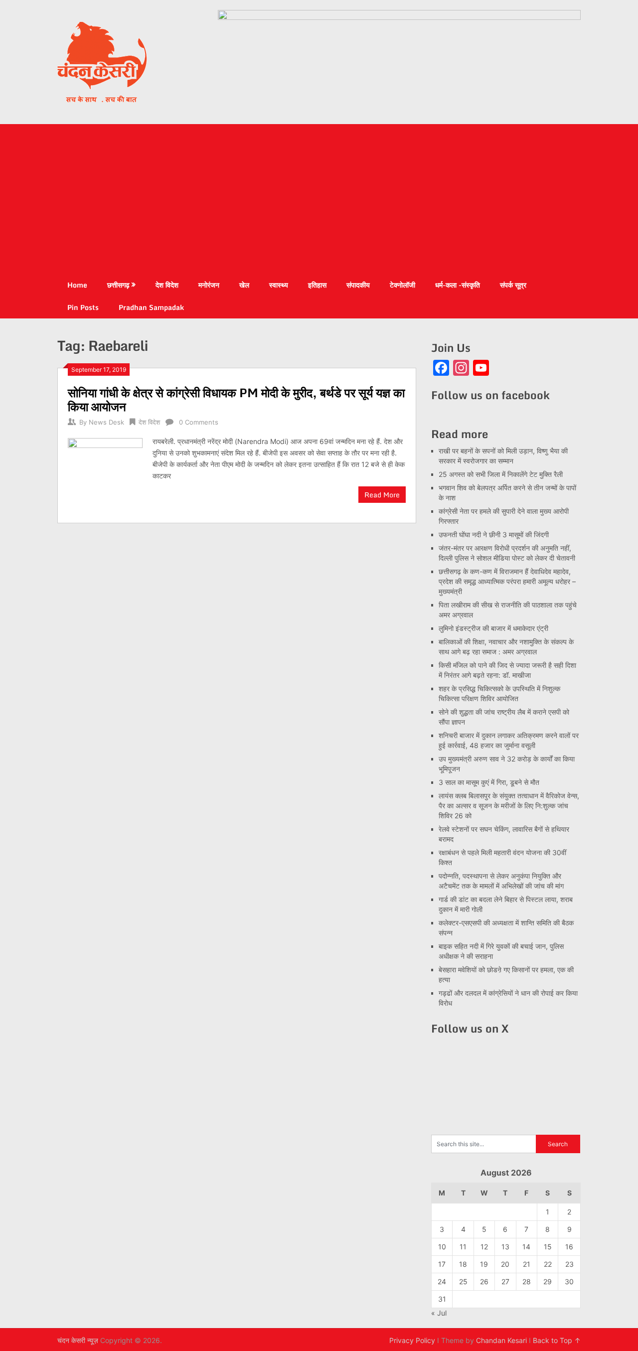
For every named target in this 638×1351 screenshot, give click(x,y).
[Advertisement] (319, 199)
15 (548, 1246)
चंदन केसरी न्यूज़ (77, 1340)
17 (442, 1264)
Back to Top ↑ (557, 1340)
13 (505, 1246)
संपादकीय (358, 285)
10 (442, 1246)
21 (526, 1264)
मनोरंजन (208, 285)
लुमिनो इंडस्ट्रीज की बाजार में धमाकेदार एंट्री (493, 628)
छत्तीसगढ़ (118, 285)
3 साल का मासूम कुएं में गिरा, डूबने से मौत (489, 782)
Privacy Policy (412, 1340)
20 (505, 1264)
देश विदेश (167, 285)
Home (77, 285)
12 (484, 1246)
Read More (382, 494)
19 (484, 1264)
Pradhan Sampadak (151, 307)
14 (526, 1246)
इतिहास (317, 285)
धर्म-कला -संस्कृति (457, 285)
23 (569, 1264)
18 (463, 1264)
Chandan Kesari (501, 1340)
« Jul (439, 1313)
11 (463, 1246)
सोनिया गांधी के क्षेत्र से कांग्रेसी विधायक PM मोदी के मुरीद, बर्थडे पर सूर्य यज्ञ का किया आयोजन (236, 399)
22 (548, 1264)
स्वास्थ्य (278, 285)
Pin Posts (83, 307)
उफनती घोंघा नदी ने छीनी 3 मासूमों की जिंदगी (494, 534)
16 (569, 1246)
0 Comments (198, 422)
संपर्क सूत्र (513, 285)
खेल (244, 285)
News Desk (106, 422)
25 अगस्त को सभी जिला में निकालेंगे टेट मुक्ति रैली (501, 474)
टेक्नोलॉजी (402, 285)
